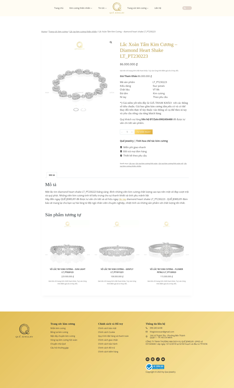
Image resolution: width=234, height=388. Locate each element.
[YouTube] (163, 359)
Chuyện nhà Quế (58, 343)
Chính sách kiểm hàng (108, 351)
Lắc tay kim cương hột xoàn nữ (170, 163)
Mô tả (52, 175)
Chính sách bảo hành (107, 343)
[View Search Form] (187, 8)
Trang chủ (58, 8)
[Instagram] (153, 359)
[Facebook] (147, 359)
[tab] (52, 175)
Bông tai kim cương (59, 332)
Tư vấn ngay (144, 132)
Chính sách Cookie (106, 332)
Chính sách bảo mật (107, 328)
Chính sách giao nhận (108, 340)
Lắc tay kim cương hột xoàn (147, 163)
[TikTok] (158, 359)
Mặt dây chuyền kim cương (62, 336)
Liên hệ (158, 8)
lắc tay (122, 199)
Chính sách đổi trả (106, 347)
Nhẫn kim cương (58, 328)
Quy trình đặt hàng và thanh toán (113, 336)
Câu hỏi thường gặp (59, 347)
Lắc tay (132, 163)
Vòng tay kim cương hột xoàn (63, 340)
